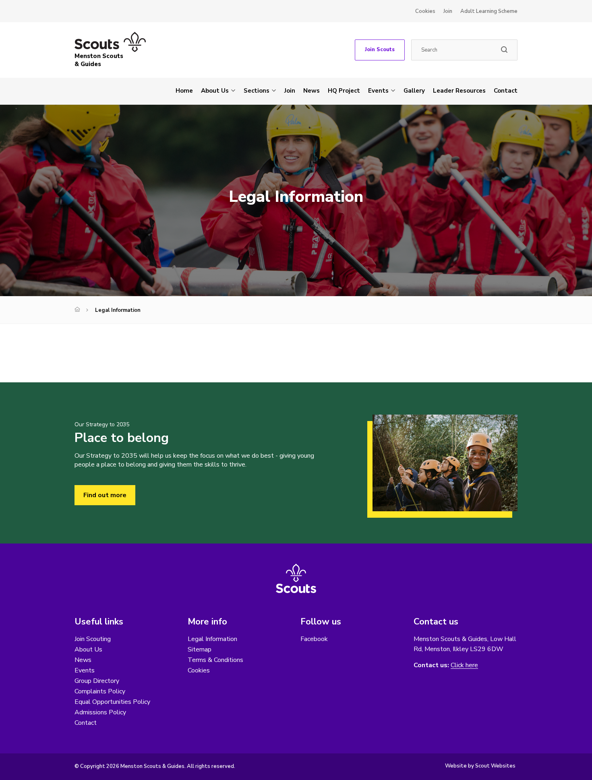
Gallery (414, 91)
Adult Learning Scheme (488, 11)
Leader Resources (459, 91)
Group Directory (97, 680)
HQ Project (344, 91)
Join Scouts (380, 49)
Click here (464, 665)
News (311, 91)
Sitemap (199, 649)
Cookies (425, 11)
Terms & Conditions (215, 660)
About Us (215, 91)
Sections (256, 91)
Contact (505, 91)
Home (184, 91)
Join (447, 11)
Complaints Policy (100, 691)
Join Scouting (93, 639)
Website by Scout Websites (480, 766)
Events (378, 91)
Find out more (104, 495)
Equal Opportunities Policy (112, 701)
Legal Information (212, 639)
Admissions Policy (100, 712)
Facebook (314, 639)
